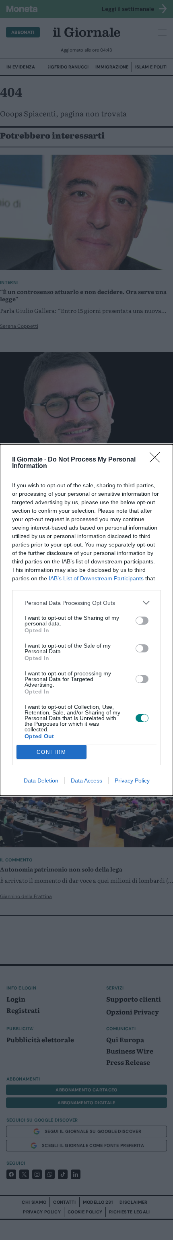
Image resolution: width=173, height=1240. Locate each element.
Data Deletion (41, 780)
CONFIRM (51, 752)
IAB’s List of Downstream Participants (96, 578)
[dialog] (86, 620)
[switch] (142, 621)
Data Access (86, 780)
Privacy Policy (132, 780)
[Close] (157, 460)
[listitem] (86, 602)
